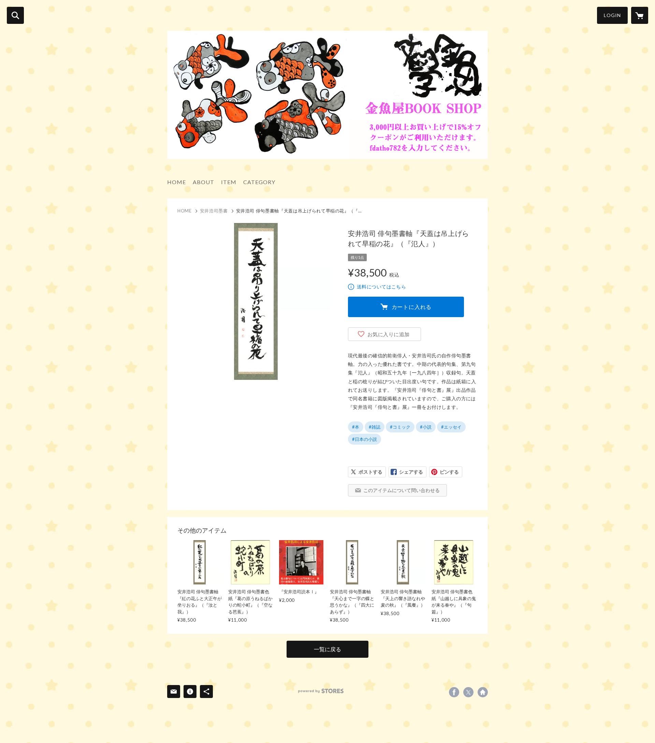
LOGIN (612, 15)
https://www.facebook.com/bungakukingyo (454, 692)
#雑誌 (374, 427)
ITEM (228, 182)
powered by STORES (320, 691)
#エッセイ (451, 427)
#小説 (426, 427)
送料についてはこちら (381, 286)
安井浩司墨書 (214, 210)
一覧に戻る (327, 649)
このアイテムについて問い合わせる (401, 490)
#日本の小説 (364, 439)
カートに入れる (412, 306)
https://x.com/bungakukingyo (468, 692)
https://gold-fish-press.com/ (483, 692)
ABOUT (203, 182)
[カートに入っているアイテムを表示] (639, 15)
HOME (176, 182)
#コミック (400, 427)
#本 (355, 427)
